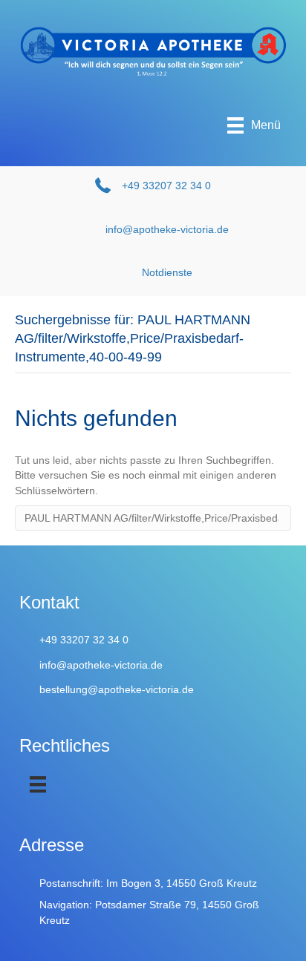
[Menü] (37, 784)
